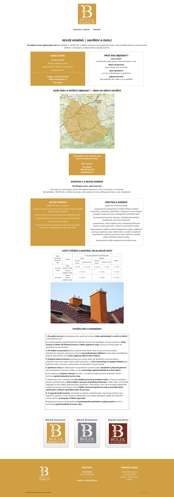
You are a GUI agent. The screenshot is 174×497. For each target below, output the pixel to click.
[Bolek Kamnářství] (118, 432)
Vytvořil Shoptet (145, 492)
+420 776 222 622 (61, 77)
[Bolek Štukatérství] (87, 432)
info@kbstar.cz (60, 79)
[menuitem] (81, 29)
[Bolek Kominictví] (56, 432)
